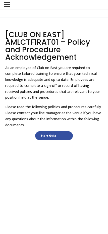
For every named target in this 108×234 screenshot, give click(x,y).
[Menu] (7, 4)
